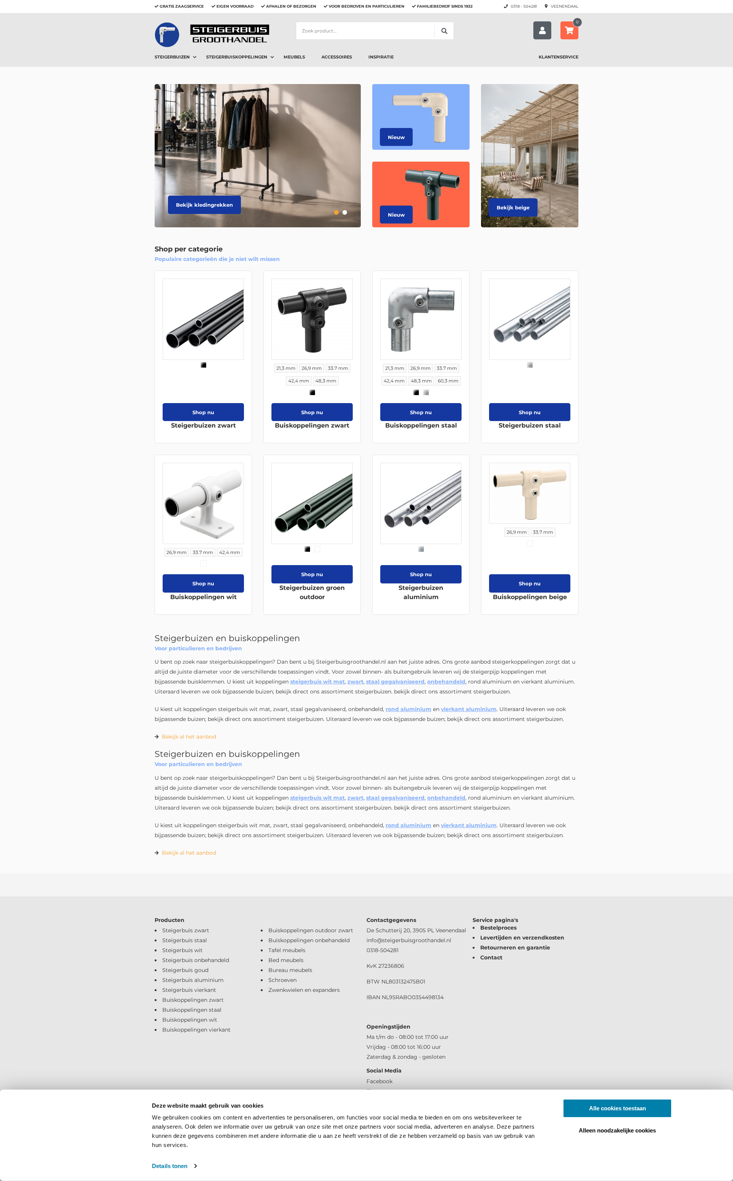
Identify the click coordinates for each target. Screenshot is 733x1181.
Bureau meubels (290, 970)
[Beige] (530, 544)
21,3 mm (285, 368)
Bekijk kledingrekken (204, 205)
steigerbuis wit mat (317, 681)
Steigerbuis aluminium (193, 980)
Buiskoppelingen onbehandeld (309, 940)
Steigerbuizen (172, 57)
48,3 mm (325, 381)
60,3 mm (448, 381)
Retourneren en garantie (515, 947)
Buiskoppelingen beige (530, 597)
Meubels (294, 57)
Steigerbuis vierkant (189, 990)
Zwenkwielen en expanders (304, 990)
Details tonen (169, 1166)
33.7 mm (338, 368)
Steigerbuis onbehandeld (195, 960)
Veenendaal (564, 6)
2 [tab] (344, 212)
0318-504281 (382, 950)
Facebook (379, 1081)
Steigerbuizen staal (530, 425)
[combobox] (375, 31)
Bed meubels (286, 960)
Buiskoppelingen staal (421, 425)
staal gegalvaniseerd (395, 681)
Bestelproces (498, 927)
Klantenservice (558, 57)
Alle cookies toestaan (617, 1108)
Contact (491, 957)
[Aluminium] (421, 549)
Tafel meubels (286, 950)
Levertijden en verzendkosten (522, 937)
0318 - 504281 (524, 6)
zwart (355, 681)
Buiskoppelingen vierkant (196, 1029)
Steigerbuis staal (184, 940)
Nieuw (396, 137)
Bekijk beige (513, 207)
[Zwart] (203, 365)
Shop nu (203, 412)
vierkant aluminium (469, 709)
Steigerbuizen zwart (203, 425)
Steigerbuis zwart (185, 930)
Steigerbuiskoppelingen (236, 57)
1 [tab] (336, 212)
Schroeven (282, 980)
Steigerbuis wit (182, 950)
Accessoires (336, 57)
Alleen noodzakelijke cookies (617, 1130)
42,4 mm (298, 381)
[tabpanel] (258, 155)
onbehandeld (446, 681)
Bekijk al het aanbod (189, 736)
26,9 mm (312, 368)
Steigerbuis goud (185, 970)
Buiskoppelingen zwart (312, 425)
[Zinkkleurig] (426, 392)
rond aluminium (408, 709)
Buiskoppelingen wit (203, 597)
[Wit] (203, 564)
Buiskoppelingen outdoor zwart (310, 930)
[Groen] (317, 549)
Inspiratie (381, 57)
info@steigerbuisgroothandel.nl (408, 940)
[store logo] (212, 34)
